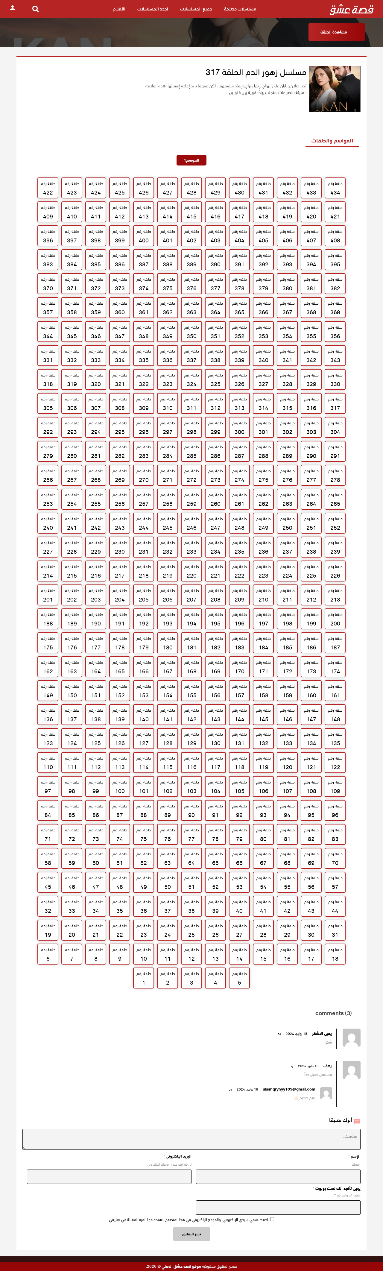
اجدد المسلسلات (152, 9)
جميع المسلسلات (196, 9)
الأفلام (119, 9)
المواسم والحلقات (332, 140)
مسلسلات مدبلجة (240, 9)
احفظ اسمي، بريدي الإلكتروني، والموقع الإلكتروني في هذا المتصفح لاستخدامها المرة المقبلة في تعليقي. (188, 1219)
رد (279, 1034)
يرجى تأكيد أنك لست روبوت (337, 1188)
